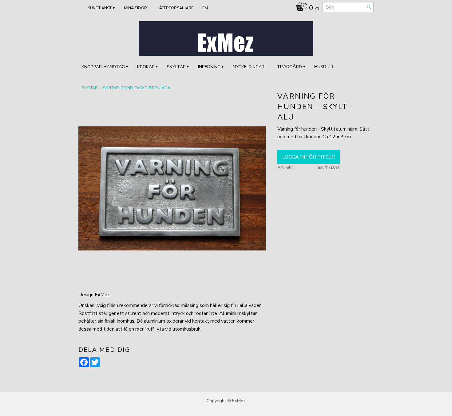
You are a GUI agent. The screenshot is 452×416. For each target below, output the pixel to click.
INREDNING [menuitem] (209, 67)
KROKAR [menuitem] (146, 67)
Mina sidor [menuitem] (135, 8)
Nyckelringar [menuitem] (248, 67)
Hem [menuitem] (204, 8)
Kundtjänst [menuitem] (100, 8)
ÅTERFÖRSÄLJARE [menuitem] (176, 8)
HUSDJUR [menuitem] (323, 67)
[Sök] (369, 7)
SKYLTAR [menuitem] (176, 67)
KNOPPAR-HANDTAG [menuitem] (103, 67)
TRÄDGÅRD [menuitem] (289, 67)
